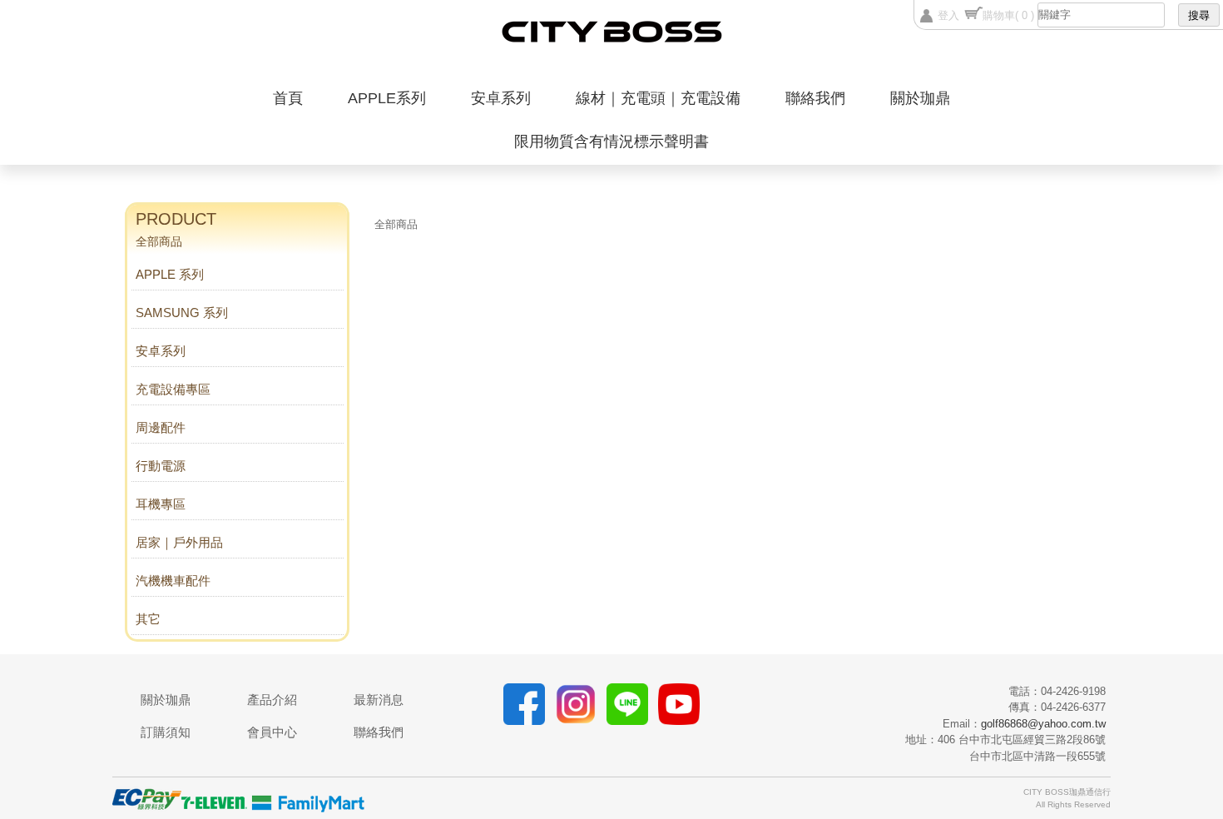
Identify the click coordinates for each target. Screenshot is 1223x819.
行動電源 (161, 466)
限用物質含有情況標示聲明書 (611, 141)
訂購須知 (166, 732)
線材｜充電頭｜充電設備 (658, 98)
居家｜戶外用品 (179, 542)
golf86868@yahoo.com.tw (1043, 723)
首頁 (288, 98)
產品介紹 (272, 699)
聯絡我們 (815, 98)
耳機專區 (161, 504)
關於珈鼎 (920, 98)
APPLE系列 (387, 98)
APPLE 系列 (170, 274)
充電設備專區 (173, 389)
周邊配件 (161, 427)
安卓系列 (501, 98)
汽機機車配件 (173, 580)
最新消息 (379, 699)
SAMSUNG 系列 (182, 312)
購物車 (1008, 15)
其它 (148, 619)
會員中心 (272, 732)
